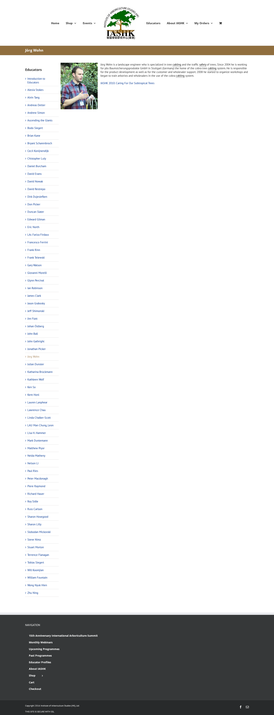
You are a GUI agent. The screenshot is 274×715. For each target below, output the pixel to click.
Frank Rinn (33, 250)
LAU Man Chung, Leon (40, 425)
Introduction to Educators (36, 80)
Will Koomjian (35, 570)
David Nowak (35, 181)
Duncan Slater (35, 212)
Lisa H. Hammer (36, 433)
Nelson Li (33, 463)
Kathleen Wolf (35, 379)
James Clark (34, 295)
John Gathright (35, 341)
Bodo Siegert (35, 128)
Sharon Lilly (34, 524)
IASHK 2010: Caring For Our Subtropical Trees (127, 83)
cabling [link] (177, 64)
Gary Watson (34, 265)
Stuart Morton (35, 547)
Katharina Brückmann (40, 372)
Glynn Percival (35, 280)
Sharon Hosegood (37, 516)
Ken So (31, 387)
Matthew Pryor (36, 448)
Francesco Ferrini (37, 242)
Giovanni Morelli (37, 273)
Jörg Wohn (33, 356)
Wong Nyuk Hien (37, 585)
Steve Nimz (34, 539)
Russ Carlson (34, 509)
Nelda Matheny (36, 455)
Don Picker (33, 204)
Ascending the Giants (39, 120)
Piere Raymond (36, 486)
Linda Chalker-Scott (39, 417)
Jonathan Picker (36, 349)
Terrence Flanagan (38, 555)
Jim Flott (32, 318)
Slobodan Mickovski (39, 532)
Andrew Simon (36, 112)
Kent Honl (33, 394)
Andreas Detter (36, 105)
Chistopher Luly (36, 158)
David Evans (34, 174)
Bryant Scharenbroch (39, 143)
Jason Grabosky (36, 303)
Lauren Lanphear (37, 402)
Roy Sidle (32, 501)
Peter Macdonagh (37, 478)
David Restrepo (36, 189)
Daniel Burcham (36, 166)
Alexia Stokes (35, 90)
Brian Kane (33, 135)
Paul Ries (32, 471)
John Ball (32, 333)
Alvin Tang (33, 97)
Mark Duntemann (37, 440)
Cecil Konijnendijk (38, 151)
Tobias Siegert (35, 562)
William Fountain (37, 577)
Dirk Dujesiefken (37, 196)
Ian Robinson (34, 288)
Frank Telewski (36, 257)
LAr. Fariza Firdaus (38, 234)
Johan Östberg (35, 326)
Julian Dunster (35, 364)
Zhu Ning (32, 593)
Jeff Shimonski (35, 311)
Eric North (33, 227)
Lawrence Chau (36, 410)
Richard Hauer (35, 494)
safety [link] (202, 64)
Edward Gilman (36, 219)
